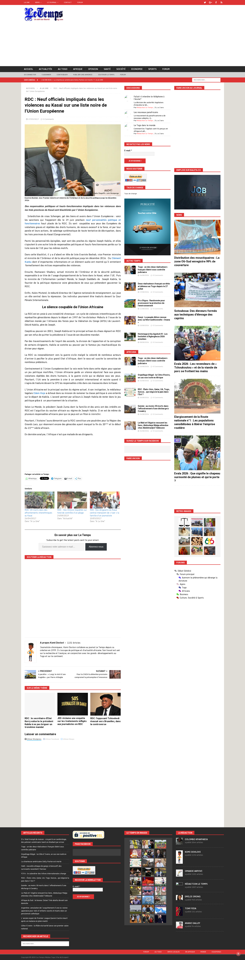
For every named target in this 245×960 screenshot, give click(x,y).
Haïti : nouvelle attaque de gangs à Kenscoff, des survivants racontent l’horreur (41, 867)
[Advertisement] (122, 45)
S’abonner (46, 74)
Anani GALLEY (192, 923)
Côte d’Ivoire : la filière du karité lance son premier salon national (44, 927)
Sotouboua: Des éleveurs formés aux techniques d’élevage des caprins (195, 314)
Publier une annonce (82, 74)
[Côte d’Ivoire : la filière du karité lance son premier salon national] (135, 881)
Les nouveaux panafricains (146, 112)
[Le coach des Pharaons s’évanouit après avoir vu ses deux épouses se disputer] (160, 918)
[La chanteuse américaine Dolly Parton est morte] (135, 853)
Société (120, 69)
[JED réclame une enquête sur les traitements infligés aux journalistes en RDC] (72, 704)
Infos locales (173, 952)
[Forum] (221, 2)
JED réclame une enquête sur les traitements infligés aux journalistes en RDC (72, 721)
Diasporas (216, 952)
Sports (152, 69)
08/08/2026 (144, 342)
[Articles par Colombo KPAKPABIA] (179, 843)
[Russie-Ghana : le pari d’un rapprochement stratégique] (148, 918)
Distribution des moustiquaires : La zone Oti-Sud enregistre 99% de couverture (196, 261)
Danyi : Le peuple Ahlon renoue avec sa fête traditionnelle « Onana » (154, 319)
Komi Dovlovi (193, 852)
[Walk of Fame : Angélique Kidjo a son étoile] (148, 881)
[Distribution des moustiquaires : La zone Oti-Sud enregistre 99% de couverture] (197, 237)
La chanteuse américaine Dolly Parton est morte (41, 861)
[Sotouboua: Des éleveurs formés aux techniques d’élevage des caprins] (197, 290)
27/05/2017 (33, 119)
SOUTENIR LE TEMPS (106, 74)
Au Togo (62, 69)
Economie (136, 69)
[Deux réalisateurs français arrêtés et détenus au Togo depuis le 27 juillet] (130, 286)
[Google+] (210, 2)
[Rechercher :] (206, 79)
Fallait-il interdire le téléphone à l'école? (149, 98)
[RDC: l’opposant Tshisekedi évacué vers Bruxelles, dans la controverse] (105, 704)
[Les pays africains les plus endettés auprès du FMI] (148, 900)
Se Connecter (30, 74)
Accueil (28, 69)
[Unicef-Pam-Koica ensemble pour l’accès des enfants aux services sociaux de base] (197, 532)
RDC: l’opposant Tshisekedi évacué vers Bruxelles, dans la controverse (105, 721)
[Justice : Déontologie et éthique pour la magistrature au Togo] (184, 522)
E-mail (128, 150)
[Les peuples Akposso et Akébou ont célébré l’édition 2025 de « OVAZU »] (184, 532)
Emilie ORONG (192, 896)
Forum (80, 2)
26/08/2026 (144, 275)
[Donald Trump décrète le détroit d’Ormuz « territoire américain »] (160, 909)
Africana (131, 352)
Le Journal (52, 2)
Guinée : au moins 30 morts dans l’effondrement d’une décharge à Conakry (153, 408)
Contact (68, 2)
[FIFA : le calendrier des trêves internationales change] (160, 853)
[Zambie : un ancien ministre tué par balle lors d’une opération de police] (135, 900)
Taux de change (130, 193)
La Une (26, 2)
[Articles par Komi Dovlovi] (179, 862)
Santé (107, 69)
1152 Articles (73, 642)
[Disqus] (73, 781)
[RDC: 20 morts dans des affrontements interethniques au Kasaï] (39, 500)
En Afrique (190, 952)
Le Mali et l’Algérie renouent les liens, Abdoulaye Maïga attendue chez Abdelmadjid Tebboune (153, 425)
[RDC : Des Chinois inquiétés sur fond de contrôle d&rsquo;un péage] (72, 500)
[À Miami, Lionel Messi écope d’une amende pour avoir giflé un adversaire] (160, 881)
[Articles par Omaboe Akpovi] (179, 875)
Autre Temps (133, 261)
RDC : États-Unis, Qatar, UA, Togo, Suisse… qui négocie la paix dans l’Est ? (154, 392)
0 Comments (48, 119)
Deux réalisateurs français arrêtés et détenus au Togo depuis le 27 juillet (154, 286)
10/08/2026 (144, 325)
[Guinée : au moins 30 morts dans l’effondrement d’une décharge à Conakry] (130, 409)
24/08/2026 (144, 397)
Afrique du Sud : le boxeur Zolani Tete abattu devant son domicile (44, 902)
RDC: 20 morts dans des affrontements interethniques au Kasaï (38, 512)
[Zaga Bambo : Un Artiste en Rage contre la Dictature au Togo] (184, 550)
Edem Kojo (39, 393)
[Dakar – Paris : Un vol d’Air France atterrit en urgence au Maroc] (135, 909)
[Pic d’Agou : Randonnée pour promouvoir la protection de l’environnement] (130, 303)
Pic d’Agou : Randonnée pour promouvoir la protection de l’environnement (151, 303)
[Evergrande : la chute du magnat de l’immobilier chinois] (148, 909)
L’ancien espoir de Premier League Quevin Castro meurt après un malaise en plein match (44, 920)
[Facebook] (216, 2)
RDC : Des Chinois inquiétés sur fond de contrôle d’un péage (72, 511)
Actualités (45, 69)
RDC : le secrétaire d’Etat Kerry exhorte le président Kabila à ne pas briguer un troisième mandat (39, 722)
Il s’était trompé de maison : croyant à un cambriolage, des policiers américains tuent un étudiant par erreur (44, 841)
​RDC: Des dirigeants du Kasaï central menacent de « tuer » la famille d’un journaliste (104, 512)
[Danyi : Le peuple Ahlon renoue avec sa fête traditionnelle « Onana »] (130, 320)
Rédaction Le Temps (145, 107)
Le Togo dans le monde (144, 125)
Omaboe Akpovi (193, 871)
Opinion (93, 69)
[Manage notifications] (238, 954)
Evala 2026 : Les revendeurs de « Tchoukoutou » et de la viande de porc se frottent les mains (195, 367)
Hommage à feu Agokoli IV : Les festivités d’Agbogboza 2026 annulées (153, 336)
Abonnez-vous (96, 546)
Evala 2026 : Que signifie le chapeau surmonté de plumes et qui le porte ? (197, 477)
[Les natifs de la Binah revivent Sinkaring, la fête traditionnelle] (197, 550)
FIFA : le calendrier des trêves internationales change (43, 873)
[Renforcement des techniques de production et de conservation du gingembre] (197, 541)
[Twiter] (204, 2)
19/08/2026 (144, 292)
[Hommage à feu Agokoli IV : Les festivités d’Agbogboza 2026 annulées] (130, 337)
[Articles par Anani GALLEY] (179, 926)
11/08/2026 (144, 308)
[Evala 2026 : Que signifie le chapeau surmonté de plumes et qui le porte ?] (197, 452)
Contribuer (62, 74)
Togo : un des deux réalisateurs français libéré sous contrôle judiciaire (152, 269)
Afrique (77, 69)
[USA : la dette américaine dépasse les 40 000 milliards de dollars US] (160, 900)
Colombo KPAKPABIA (196, 839)
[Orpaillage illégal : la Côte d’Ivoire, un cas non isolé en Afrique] (130, 378)
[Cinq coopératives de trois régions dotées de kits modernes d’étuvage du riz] (184, 541)
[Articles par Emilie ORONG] (179, 898)
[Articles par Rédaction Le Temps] (179, 887)
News (37, 2)
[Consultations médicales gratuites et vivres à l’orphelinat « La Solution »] (197, 522)
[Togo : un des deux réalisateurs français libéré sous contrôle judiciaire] (130, 270)
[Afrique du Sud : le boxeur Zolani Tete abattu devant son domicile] (135, 872)
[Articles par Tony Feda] (179, 914)
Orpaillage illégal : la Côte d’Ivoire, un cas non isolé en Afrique (43, 856)
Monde (203, 952)
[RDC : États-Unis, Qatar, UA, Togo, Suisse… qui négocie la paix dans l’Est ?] (130, 392)
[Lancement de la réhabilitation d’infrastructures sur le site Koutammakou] (209, 532)
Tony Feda (190, 908)
